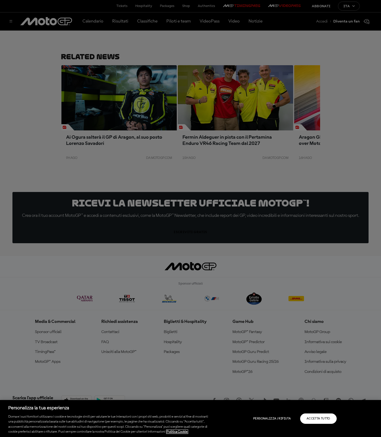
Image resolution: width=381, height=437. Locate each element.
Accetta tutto (318, 418)
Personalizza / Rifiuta (272, 418)
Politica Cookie (177, 431)
